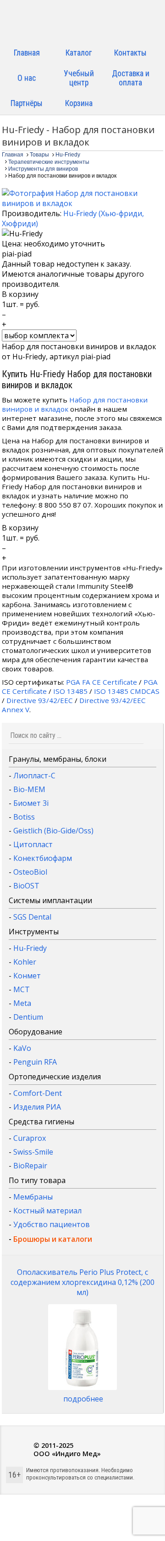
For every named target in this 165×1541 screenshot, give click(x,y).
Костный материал (47, 1211)
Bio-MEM (29, 789)
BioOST (26, 886)
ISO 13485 (70, 691)
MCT (21, 989)
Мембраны (33, 1197)
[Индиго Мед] (83, 22)
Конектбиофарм (42, 858)
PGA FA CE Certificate (101, 682)
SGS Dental (32, 917)
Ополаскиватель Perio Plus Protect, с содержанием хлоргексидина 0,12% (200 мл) (82, 1282)
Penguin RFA (35, 1062)
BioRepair (30, 1166)
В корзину (20, 294)
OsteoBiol (30, 872)
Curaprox (29, 1138)
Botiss (24, 817)
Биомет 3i (31, 803)
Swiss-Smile (33, 1152)
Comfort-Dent (37, 1093)
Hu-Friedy (30, 948)
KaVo (22, 1048)
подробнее (83, 1399)
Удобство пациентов (51, 1224)
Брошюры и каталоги (52, 1239)
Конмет (27, 976)
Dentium (28, 1017)
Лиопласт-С (34, 775)
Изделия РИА (37, 1107)
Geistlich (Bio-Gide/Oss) (53, 831)
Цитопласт (33, 844)
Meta (22, 1003)
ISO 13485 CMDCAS (127, 691)
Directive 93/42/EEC (39, 700)
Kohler (24, 962)
